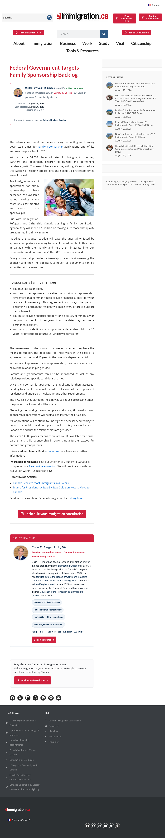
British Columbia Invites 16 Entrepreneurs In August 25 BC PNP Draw (136, 111)
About (19, 43)
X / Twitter (79, 632)
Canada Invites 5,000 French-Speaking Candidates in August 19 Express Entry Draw (134, 149)
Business (68, 43)
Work (87, 43)
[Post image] (109, 85)
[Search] (49, 17)
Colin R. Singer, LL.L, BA (49, 547)
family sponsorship (50, 146)
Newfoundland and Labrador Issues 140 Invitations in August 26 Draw (135, 85)
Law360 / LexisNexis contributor (48, 617)
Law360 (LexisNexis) (45, 584)
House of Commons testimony (48, 610)
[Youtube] (105, 825)
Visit (120, 43)
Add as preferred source (34, 680)
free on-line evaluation (42, 466)
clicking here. (75, 498)
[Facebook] (93, 825)
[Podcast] (117, 825)
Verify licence (54, 632)
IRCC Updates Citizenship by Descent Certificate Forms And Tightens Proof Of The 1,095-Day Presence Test (135, 98)
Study (104, 43)
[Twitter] (111, 825)
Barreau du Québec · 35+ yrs (47, 602)
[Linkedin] (87, 825)
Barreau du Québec (63, 93)
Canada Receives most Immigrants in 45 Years (41, 483)
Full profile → (38, 632)
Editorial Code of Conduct (54, 120)
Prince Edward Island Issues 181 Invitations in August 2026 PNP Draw (134, 123)
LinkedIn (67, 632)
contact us (52, 451)
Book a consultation (44, 640)
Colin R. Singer (45, 88)
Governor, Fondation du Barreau (48, 625)
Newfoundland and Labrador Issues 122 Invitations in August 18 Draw (135, 135)
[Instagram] (99, 825)
